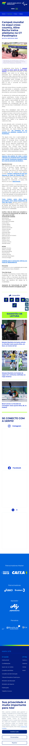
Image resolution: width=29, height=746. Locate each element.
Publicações (5, 687)
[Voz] (27, 304)
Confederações (6, 663)
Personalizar (14, 737)
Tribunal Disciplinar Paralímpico (11, 677)
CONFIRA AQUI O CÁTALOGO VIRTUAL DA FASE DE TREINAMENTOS (14, 261)
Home (3, 14)
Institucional (5, 660)
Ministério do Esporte (8, 684)
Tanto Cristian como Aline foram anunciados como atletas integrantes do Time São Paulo (14, 200)
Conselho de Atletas (7, 670)
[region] (14, 722)
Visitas (24, 667)
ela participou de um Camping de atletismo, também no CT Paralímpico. (14, 132)
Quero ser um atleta (7, 667)
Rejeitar (14, 743)
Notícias (9, 14)
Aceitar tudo (14, 731)
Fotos (15, 14)
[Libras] (27, 300)
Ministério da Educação (8, 680)
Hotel (23, 670)
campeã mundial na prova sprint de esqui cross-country (14, 70)
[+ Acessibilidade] (27, 309)
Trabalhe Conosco (7, 691)
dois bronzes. (17, 181)
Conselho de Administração (9, 674)
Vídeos (21, 14)
